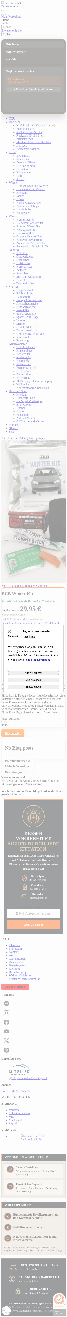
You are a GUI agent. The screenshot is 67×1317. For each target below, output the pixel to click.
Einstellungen (33, 686)
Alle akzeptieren (33, 673)
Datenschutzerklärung (37, 659)
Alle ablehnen (33, 679)
